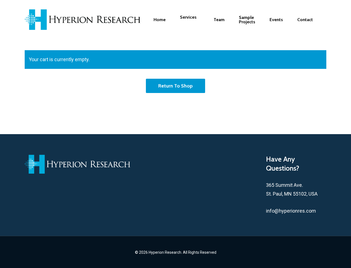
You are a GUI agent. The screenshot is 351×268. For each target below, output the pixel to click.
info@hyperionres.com (291, 211)
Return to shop (175, 86)
